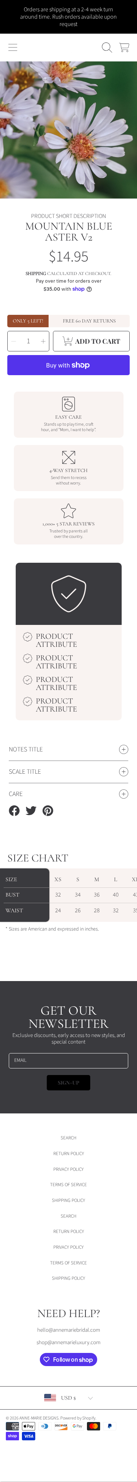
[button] (13, 47)
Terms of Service (68, 1184)
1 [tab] (68, 178)
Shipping (36, 273)
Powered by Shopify (77, 1418)
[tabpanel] (68, 130)
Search (68, 1138)
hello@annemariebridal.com (68, 1330)
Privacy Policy (68, 1169)
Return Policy (68, 1153)
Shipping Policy (68, 1200)
